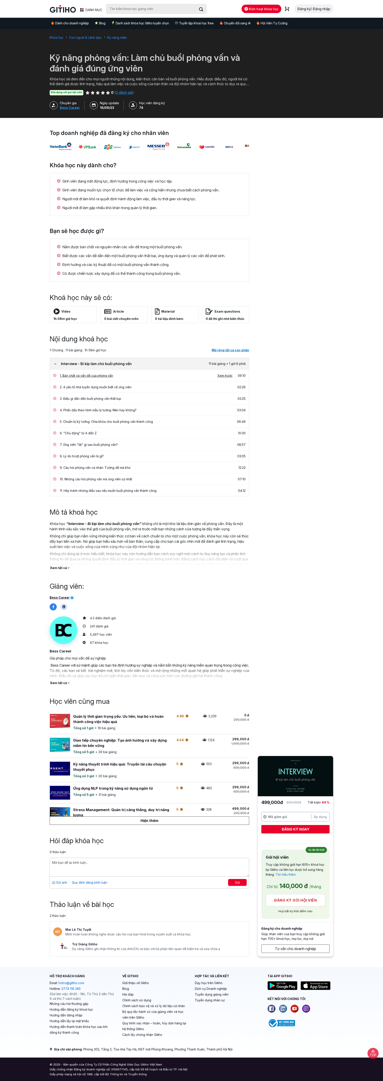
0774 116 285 (71, 989)
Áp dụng (320, 817)
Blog (102, 23)
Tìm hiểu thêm (286, 874)
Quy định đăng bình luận (89, 882)
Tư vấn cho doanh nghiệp (295, 948)
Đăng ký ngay (295, 829)
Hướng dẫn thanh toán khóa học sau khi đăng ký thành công (78, 1029)
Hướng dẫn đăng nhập (66, 1015)
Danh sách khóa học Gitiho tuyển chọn (142, 23)
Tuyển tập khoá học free (196, 23)
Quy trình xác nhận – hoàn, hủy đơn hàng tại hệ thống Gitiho (154, 1026)
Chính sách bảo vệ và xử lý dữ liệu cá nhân (153, 1006)
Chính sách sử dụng (136, 1000)
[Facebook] (272, 1009)
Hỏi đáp (128, 994)
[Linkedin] (283, 1009)
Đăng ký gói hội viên (295, 900)
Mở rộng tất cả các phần (230, 350)
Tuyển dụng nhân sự (210, 1000)
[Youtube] (295, 1009)
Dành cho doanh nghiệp (72, 23)
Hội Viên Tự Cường (274, 23)
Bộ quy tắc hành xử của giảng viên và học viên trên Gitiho (153, 1014)
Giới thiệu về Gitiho (135, 983)
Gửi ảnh (61, 882)
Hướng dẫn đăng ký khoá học (71, 1009)
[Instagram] (306, 1009)
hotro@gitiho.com (71, 983)
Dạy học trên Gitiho (209, 983)
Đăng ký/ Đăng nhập (313, 9)
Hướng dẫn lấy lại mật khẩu (69, 1021)
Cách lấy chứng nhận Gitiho (142, 1035)
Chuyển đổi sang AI (237, 23)
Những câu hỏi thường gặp (69, 1004)
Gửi (237, 882)
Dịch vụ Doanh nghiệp (211, 989)
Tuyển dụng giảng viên (212, 994)
